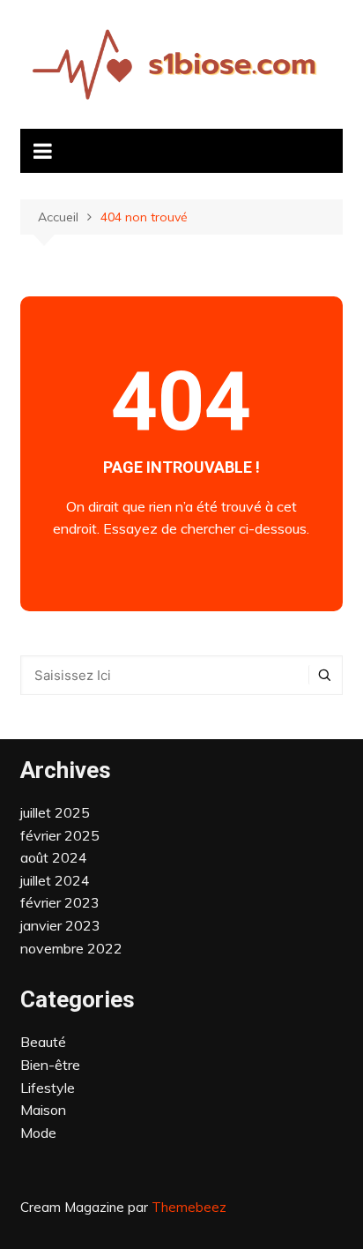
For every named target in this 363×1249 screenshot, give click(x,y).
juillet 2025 (55, 812)
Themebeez (189, 1207)
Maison (43, 1109)
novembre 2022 (71, 948)
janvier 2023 (60, 925)
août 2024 (53, 857)
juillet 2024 (55, 880)
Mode (38, 1132)
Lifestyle (47, 1087)
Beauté (43, 1042)
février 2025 (60, 835)
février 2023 (60, 902)
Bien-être (50, 1064)
